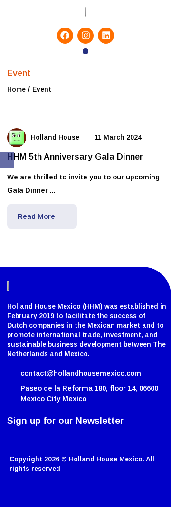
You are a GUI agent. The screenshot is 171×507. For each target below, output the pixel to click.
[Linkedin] (106, 36)
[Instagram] (85, 36)
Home (16, 89)
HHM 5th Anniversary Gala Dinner (75, 156)
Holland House (55, 137)
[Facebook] (65, 36)
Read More (37, 216)
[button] (86, 51)
